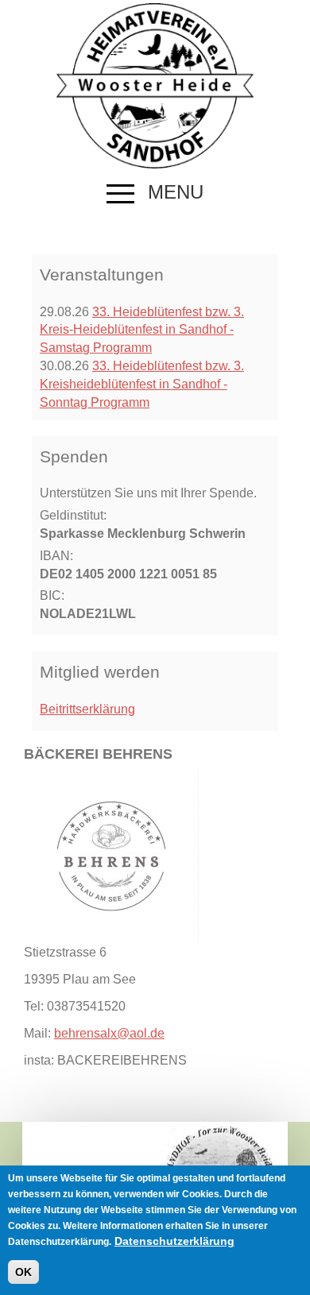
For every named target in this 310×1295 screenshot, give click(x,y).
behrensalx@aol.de (109, 1033)
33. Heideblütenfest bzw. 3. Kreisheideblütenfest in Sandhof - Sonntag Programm (142, 384)
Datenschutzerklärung (174, 1241)
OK (23, 1272)
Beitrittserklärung (87, 709)
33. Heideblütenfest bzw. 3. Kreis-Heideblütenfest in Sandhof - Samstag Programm (142, 330)
